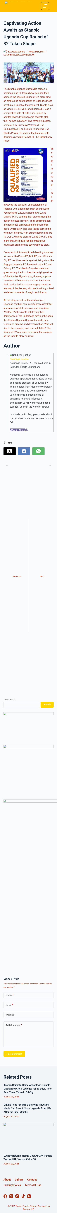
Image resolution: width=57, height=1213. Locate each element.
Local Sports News (25, 55)
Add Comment (14, 1025)
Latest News (9, 55)
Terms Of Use (33, 1185)
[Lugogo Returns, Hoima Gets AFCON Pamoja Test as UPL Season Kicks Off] (28, 1137)
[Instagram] (17, 1196)
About (7, 1179)
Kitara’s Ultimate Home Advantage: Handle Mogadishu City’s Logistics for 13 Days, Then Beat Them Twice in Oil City (27, 1089)
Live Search (9, 699)
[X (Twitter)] (9, 451)
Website (10, 1014)
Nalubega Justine (19, 359)
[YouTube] (29, 1196)
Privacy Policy (12, 1185)
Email (9, 1005)
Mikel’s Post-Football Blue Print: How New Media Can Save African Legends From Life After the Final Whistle (27, 1108)
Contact (32, 1179)
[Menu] (45, 6)
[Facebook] (24, 451)
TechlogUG (28, 1209)
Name (10, 995)
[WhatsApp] (38, 451)
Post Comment (14, 1054)
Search (47, 704)
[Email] (26, 430)
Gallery (19, 1179)
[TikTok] (23, 1196)
